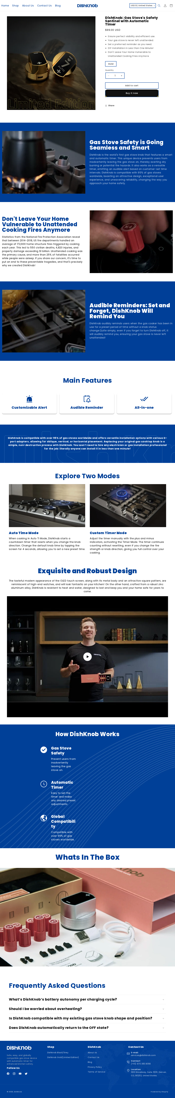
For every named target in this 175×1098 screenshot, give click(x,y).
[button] (159, 6)
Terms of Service (96, 1071)
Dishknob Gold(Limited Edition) (63, 1057)
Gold (110, 63)
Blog (90, 1062)
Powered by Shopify (159, 1092)
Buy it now (132, 93)
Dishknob (18, 1092)
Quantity (109, 70)
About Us (92, 1052)
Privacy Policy (95, 1067)
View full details (146, 105)
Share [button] (111, 105)
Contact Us (93, 1057)
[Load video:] (87, 656)
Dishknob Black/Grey (57, 1052)
